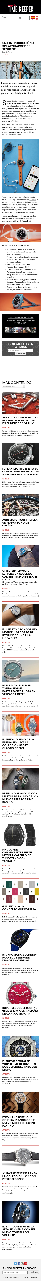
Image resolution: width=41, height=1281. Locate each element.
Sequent (32, 199)
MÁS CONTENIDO (17, 382)
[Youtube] (25, 1263)
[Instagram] (22, 1263)
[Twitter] (15, 1263)
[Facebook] (19, 1263)
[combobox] (13, 386)
